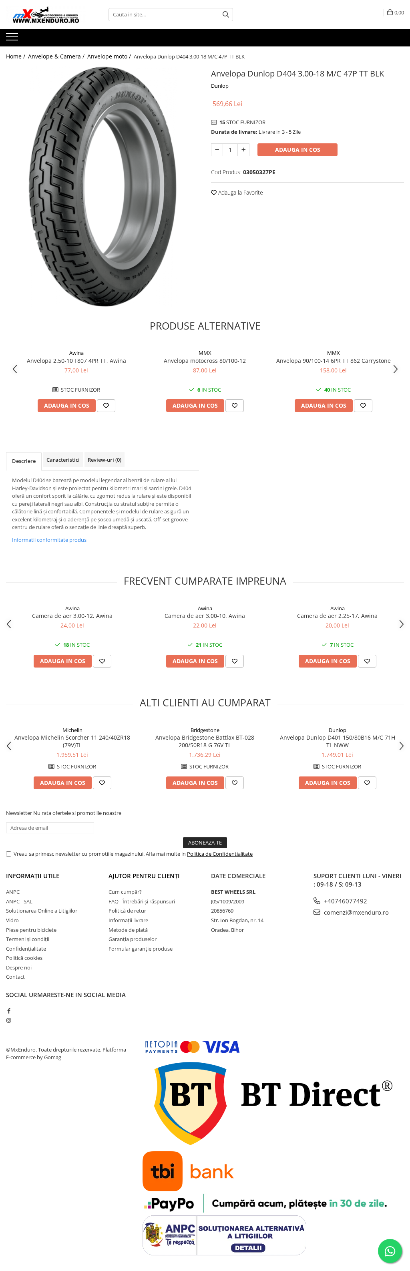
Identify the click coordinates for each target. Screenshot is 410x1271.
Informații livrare (128, 920)
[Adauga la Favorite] (106, 405)
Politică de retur (127, 910)
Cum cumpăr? (125, 891)
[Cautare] (226, 14)
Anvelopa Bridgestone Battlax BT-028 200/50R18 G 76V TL (204, 741)
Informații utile (32, 876)
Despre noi (19, 967)
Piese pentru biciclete (31, 929)
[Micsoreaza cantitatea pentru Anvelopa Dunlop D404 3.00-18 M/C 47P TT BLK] (217, 149)
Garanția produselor (133, 939)
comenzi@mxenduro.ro (355, 912)
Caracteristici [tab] (63, 459)
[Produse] (13, 39)
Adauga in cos (297, 149)
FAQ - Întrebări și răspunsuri (142, 901)
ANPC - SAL (19, 901)
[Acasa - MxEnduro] (46, 14)
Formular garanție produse (141, 948)
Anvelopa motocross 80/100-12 (205, 360)
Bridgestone (205, 730)
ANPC (13, 891)
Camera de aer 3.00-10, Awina (205, 615)
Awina (76, 352)
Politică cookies (24, 957)
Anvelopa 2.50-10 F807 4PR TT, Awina (76, 360)
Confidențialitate (26, 948)
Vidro (12, 920)
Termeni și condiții (27, 939)
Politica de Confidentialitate (220, 853)
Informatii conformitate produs (49, 539)
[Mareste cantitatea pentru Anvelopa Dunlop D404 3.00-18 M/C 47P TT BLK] (243, 149)
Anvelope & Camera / (57, 56)
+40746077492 (344, 901)
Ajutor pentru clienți (144, 876)
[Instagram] (8, 1020)
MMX (205, 352)
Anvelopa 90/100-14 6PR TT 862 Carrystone (333, 360)
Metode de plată (128, 929)
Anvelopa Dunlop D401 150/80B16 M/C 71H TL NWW (337, 741)
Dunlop (220, 85)
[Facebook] (8, 1010)
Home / (16, 56)
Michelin (72, 730)
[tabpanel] (102, 186)
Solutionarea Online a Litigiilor (41, 910)
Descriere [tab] (24, 461)
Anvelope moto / (110, 56)
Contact (15, 976)
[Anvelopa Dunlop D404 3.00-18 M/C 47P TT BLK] (102, 186)
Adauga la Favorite (240, 192)
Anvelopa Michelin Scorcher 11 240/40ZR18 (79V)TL (72, 741)
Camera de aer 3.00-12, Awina (72, 615)
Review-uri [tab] (104, 459)
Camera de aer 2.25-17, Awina (337, 615)
